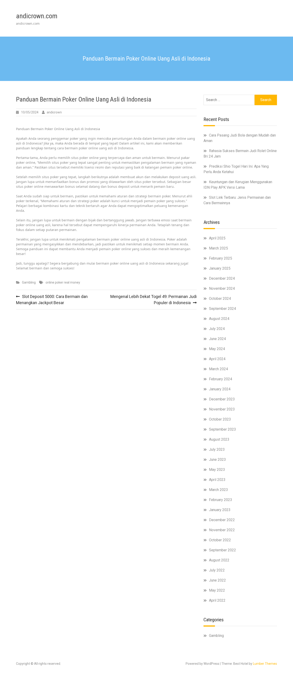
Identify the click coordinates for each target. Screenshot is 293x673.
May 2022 (217, 590)
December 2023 (222, 399)
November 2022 (222, 530)
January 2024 (220, 389)
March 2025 (218, 248)
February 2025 (220, 258)
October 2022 (220, 540)
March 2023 (218, 490)
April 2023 (217, 479)
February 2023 (220, 500)
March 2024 (218, 369)
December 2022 (222, 520)
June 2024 (217, 339)
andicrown (54, 112)
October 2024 (220, 298)
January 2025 (220, 268)
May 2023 (217, 469)
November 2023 (222, 409)
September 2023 (222, 429)
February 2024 (220, 379)
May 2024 (217, 349)
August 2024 (219, 318)
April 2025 (217, 238)
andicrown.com (36, 16)
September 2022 (222, 550)
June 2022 (217, 580)
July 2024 (217, 329)
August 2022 (219, 560)
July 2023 (217, 449)
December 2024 (222, 278)
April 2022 (217, 600)
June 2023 (217, 459)
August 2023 (219, 439)
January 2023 (220, 510)
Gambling (29, 282)
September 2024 (222, 308)
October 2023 (220, 419)
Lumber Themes (265, 663)
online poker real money (63, 282)
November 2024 (222, 288)
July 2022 (217, 570)
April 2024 (217, 359)
